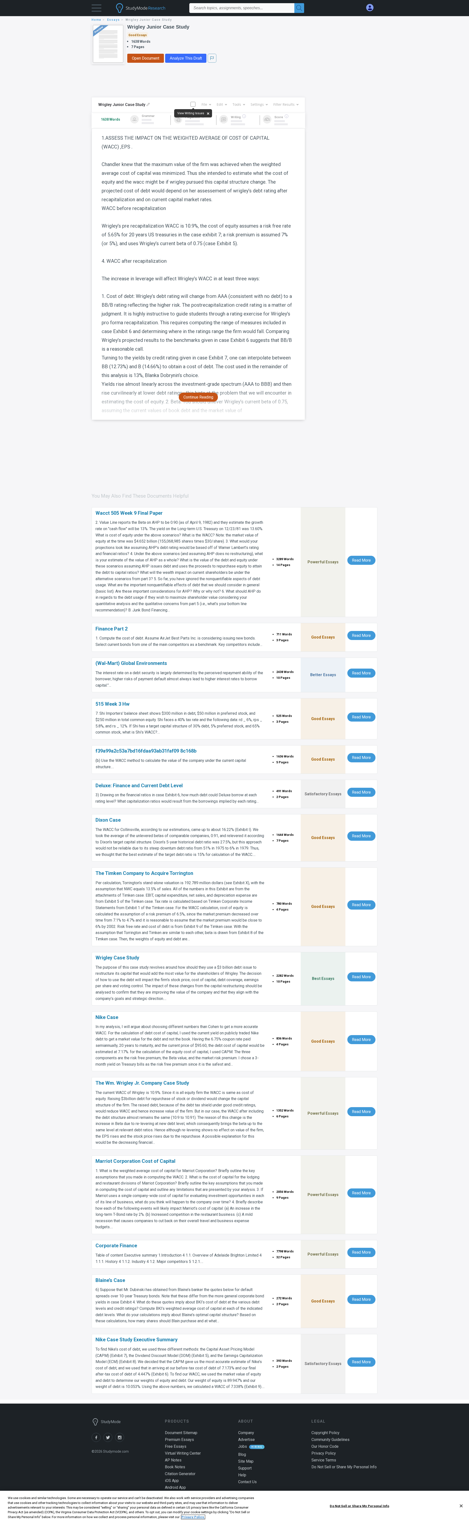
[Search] (299, 8)
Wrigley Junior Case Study (158, 27)
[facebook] (97, 1440)
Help (242, 1475)
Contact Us (247, 1482)
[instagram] (120, 1440)
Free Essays (175, 1446)
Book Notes (175, 1467)
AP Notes (173, 1460)
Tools (237, 104)
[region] (234, 1506)
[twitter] (109, 1440)
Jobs (242, 1446)
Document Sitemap (181, 1432)
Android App (175, 1487)
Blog (242, 1454)
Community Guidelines (330, 1439)
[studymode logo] (149, 8)
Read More (361, 560)
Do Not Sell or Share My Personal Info (359, 1506)
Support (245, 1468)
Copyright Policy (325, 1432)
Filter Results (284, 104)
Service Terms (323, 1460)
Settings (257, 104)
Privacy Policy (323, 1453)
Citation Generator (180, 1473)
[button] (96, 9)
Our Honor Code (325, 1446)
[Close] (461, 1506)
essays (113, 19)
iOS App (172, 1480)
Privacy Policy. (193, 1517)
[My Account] (371, 7)
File (204, 104)
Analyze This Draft (186, 58)
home (96, 19)
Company (246, 1432)
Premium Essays (179, 1439)
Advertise (246, 1439)
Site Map (246, 1461)
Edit (220, 104)
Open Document (145, 58)
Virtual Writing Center (183, 1453)
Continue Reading (198, 397)
